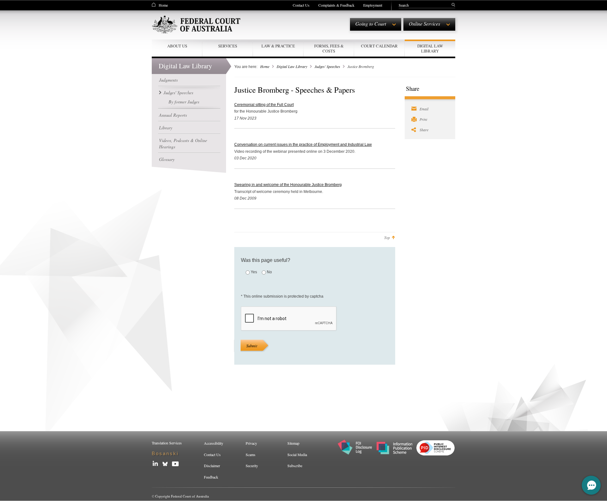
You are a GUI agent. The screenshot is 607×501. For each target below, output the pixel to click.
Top (387, 237)
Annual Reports (173, 115)
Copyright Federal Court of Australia (182, 496)
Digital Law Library (292, 66)
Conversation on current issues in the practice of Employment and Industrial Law (303, 144)
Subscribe (294, 465)
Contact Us (301, 5)
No (269, 272)
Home (163, 5)
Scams (250, 454)
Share (424, 129)
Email (424, 108)
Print (423, 119)
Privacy (251, 443)
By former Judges (184, 102)
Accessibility (213, 443)
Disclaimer (212, 465)
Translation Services (167, 442)
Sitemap (293, 443)
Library (165, 128)
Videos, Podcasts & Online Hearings (183, 143)
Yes (254, 272)
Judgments (168, 80)
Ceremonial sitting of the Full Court (264, 104)
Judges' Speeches (178, 93)
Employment (372, 5)
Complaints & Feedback (336, 5)
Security (252, 465)
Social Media (297, 454)
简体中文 (163, 453)
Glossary (167, 159)
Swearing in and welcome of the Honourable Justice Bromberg (288, 184)
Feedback (211, 476)
